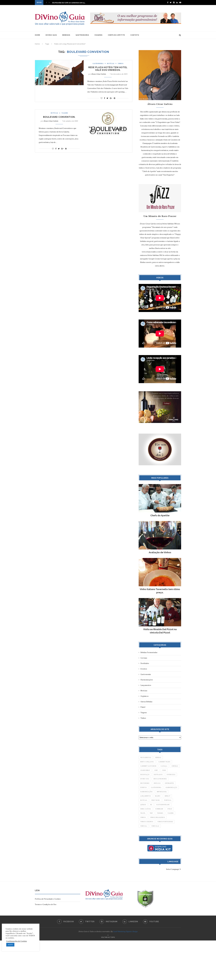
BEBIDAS (66, 35)
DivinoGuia (171, 774)
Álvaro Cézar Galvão (98, 74)
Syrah (169, 809)
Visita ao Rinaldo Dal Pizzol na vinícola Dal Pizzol (160, 631)
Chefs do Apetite (160, 515)
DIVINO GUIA (51, 35)
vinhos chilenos (146, 821)
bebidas (158, 757)
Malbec (157, 796)
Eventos (143, 669)
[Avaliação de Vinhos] (160, 522)
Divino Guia (144, 779)
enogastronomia (160, 779)
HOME (37, 35)
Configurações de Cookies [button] (16, 941)
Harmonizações (146, 679)
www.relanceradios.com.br (152, 251)
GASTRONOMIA (82, 35)
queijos (143, 804)
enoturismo (145, 783)
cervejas (175, 766)
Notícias (110, 63)
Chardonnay (145, 770)
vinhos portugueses (165, 821)
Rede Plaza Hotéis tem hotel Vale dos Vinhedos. (108, 68)
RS (151, 804)
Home (37, 44)
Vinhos (120, 63)
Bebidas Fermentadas (148, 652)
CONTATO (134, 35)
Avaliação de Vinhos (160, 552)
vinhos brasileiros (157, 817)
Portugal (167, 800)
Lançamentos (145, 685)
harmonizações (146, 792)
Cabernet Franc (164, 762)
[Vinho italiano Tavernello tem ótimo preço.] (160, 559)
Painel (142, 707)
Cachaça (163, 766)
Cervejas (143, 658)
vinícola (143, 826)
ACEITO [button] (10, 944)
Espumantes (169, 783)
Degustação (145, 774)
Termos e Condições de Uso (45, 904)
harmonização (171, 787)
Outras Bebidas (146, 701)
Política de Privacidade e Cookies (48, 899)
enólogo (157, 783)
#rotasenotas (145, 757)
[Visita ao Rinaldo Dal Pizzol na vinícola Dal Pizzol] (160, 599)
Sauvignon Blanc (163, 804)
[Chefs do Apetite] (160, 485)
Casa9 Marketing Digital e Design (125, 931)
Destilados (144, 663)
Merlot (167, 796)
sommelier (159, 809)
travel (142, 813)
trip (151, 813)
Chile (164, 770)
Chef (156, 770)
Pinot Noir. (155, 800)
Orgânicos (144, 696)
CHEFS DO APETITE (116, 35)
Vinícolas (155, 826)
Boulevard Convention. (59, 117)
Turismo (160, 813)
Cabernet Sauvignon (148, 766)
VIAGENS (98, 35)
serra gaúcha (145, 809)
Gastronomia (98, 63)
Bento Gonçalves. (147, 762)
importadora (162, 792)
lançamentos (145, 796)
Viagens (65, 113)
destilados (158, 774)
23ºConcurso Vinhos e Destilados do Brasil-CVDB (71, 3)
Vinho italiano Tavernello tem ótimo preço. (160, 591)
